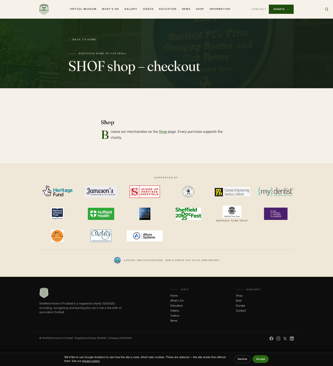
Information (220, 9)
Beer (239, 300)
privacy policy (91, 361)
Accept (260, 358)
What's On (110, 9)
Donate (281, 9)
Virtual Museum (83, 9)
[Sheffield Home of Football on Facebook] (271, 338)
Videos (148, 9)
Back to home (82, 39)
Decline (242, 358)
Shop (200, 9)
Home (174, 295)
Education (168, 9)
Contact (259, 9)
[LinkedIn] (292, 338)
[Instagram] (278, 338)
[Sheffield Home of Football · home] (44, 9)
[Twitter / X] (285, 338)
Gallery (131, 9)
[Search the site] (326, 9)
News (186, 9)
